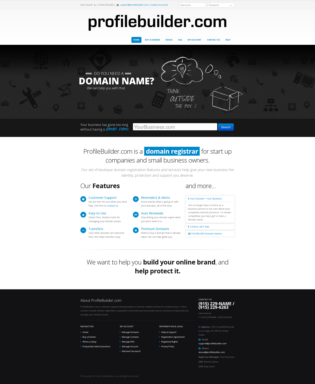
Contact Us (213, 39)
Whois (169, 39)
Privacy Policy (167, 346)
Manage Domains (130, 332)
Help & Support (168, 332)
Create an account (159, 4)
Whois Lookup (89, 341)
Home (136, 39)
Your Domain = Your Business (205, 198)
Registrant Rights (169, 341)
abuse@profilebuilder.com (212, 352)
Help (228, 39)
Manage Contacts (130, 337)
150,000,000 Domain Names (206, 233)
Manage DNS (128, 341)
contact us (112, 205)
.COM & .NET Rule (199, 226)
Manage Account (130, 346)
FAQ (180, 39)
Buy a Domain (152, 39)
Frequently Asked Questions (96, 346)
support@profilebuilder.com (134, 4)
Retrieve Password (131, 351)
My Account (194, 39)
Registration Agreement (173, 337)
